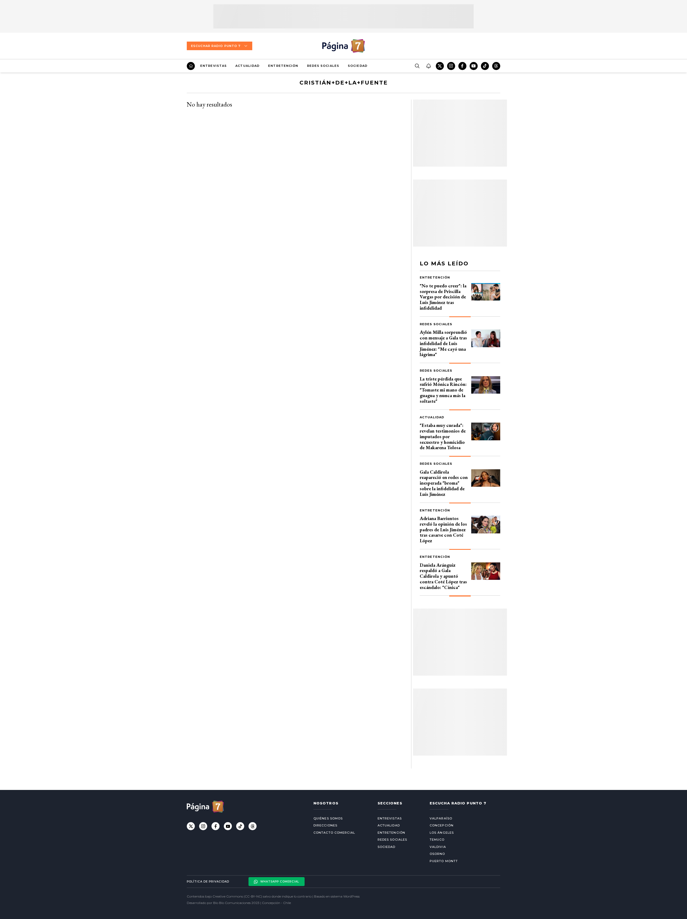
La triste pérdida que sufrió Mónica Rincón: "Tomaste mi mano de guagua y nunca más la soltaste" (443, 390)
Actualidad (247, 66)
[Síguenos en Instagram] (451, 66)
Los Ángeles (442, 832)
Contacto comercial (334, 832)
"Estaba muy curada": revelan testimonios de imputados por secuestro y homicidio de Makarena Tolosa (443, 436)
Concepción (442, 825)
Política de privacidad (208, 881)
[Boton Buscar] (417, 66)
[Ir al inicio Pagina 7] (343, 46)
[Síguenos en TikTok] (485, 66)
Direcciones (325, 825)
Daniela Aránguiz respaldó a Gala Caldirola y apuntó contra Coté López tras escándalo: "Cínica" (443, 576)
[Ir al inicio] (191, 66)
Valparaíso (441, 818)
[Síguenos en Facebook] (462, 66)
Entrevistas (213, 66)
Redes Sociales (323, 66)
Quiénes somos (328, 818)
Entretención (283, 66)
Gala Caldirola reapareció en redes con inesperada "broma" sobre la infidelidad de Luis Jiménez (444, 483)
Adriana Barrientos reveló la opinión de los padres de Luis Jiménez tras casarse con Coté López (443, 529)
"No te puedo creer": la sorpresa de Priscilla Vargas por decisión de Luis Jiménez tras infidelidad (443, 297)
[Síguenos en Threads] (496, 66)
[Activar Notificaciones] (428, 66)
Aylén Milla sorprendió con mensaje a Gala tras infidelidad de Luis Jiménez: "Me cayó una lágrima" (443, 343)
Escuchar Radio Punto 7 (215, 46)
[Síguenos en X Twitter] (440, 66)
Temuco (437, 839)
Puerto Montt (444, 861)
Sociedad (357, 66)
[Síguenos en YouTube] (474, 66)
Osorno (437, 854)
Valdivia (438, 847)
